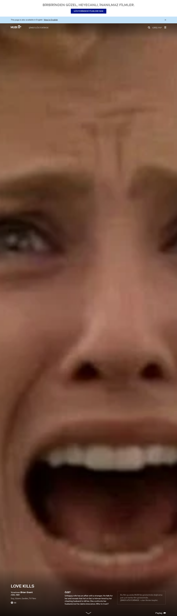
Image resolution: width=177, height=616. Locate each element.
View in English (51, 20)
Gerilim (25, 598)
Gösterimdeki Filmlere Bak (88, 11)
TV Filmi (32, 598)
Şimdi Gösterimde (39, 27)
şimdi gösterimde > (130, 600)
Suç (12, 598)
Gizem (18, 598)
